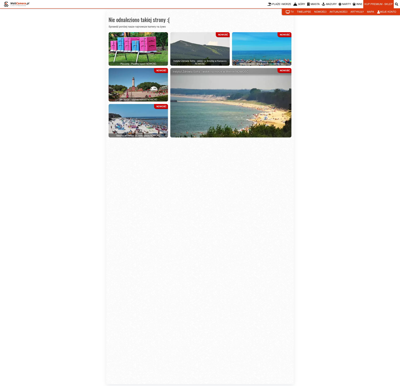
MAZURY (331, 4)
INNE (359, 4)
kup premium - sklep (379, 4)
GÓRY (301, 4)
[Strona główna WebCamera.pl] (16, 4)
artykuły (357, 11)
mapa (370, 11)
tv (292, 11)
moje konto (388, 11)
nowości (320, 11)
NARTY (346, 4)
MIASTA (315, 4)
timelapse (304, 11)
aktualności (338, 11)
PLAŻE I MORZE (281, 4)
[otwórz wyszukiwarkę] (397, 4)
